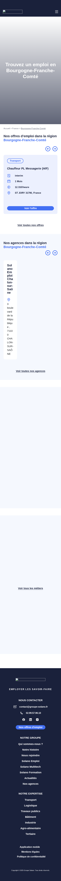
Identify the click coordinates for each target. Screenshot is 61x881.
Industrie (30, 822)
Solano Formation (30, 772)
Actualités (30, 778)
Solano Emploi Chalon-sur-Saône (10, 279)
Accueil (7, 128)
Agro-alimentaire (30, 828)
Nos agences (30, 783)
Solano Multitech (30, 766)
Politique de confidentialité (31, 856)
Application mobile (30, 847)
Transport (30, 799)
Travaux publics (30, 811)
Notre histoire (30, 749)
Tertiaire (30, 834)
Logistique (30, 805)
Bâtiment (30, 817)
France (15, 128)
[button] (49, 12)
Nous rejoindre (31, 755)
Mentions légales (30, 852)
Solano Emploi (30, 761)
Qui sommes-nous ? (30, 744)
